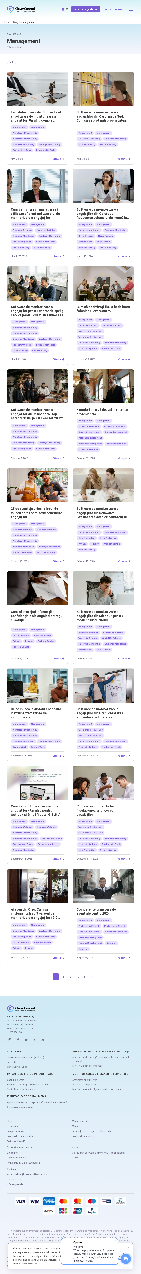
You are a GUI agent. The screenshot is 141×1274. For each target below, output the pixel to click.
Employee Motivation (23, 547)
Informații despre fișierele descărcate (91, 1131)
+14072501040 (15, 1032)
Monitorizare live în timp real (87, 1065)
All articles (15, 34)
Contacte (12, 1169)
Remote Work (85, 242)
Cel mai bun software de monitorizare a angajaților (98, 1152)
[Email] (42, 1040)
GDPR (75, 1157)
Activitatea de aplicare (84, 1084)
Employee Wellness (88, 325)
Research (111, 943)
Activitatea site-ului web (84, 1080)
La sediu (11, 1062)
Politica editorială (16, 1141)
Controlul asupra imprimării (21, 1089)
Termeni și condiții (16, 1157)
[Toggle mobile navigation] (130, 9)
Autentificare (113, 9)
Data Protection (86, 538)
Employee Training (22, 230)
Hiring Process (85, 236)
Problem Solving (86, 144)
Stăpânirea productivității (20, 1107)
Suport (75, 1147)
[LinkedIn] (34, 1040)
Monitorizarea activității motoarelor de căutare (96, 1089)
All (11, 62)
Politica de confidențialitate (21, 1136)
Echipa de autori (15, 1131)
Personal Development (90, 438)
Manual (76, 1126)
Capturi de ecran (15, 1080)
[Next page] (92, 976)
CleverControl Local (17, 1066)
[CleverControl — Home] (21, 9)
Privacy (82, 544)
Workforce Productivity (25, 133)
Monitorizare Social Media (27, 1096)
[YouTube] (26, 1040)
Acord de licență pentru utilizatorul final (27, 1174)
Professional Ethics (116, 444)
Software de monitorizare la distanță (101, 1051)
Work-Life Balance (22, 552)
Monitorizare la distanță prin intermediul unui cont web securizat (101, 1059)
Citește (57, 159)
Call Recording (20, 350)
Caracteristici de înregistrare (30, 1074)
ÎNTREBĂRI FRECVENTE (19, 1147)
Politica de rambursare (84, 1136)
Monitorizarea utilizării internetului (100, 1074)
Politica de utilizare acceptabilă (23, 1162)
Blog (15, 22)
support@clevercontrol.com (20, 1028)
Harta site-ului (14, 1179)
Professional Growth (89, 426)
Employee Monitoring (23, 144)
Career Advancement (89, 432)
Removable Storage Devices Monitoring (28, 1084)
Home (7, 22)
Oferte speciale (15, 1184)
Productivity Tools (22, 150)
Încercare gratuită (85, 9)
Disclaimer (12, 1152)
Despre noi (13, 1126)
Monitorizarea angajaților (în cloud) (25, 1057)
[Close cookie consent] (128, 1247)
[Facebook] (18, 1040)
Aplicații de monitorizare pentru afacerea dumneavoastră (37, 1102)
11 (85, 976)
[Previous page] (48, 976)
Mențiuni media (80, 1121)
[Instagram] (10, 1040)
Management (19, 127)
